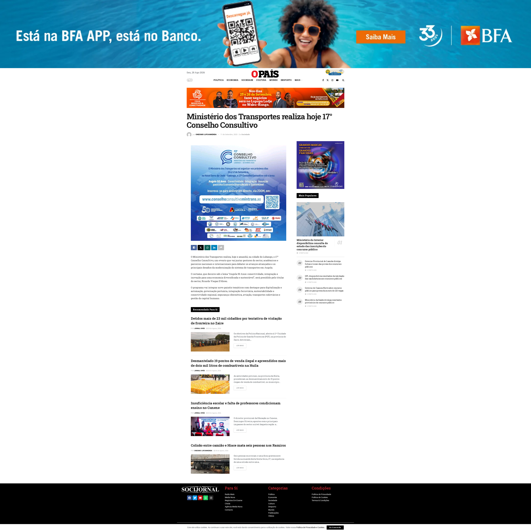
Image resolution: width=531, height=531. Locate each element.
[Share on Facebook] (194, 247)
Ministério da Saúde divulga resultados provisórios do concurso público (323, 301)
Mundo (273, 80)
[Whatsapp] (205, 497)
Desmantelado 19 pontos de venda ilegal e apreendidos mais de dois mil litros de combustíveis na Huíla (238, 363)
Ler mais (241, 345)
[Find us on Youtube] (337, 80)
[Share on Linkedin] (214, 247)
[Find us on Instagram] (332, 80)
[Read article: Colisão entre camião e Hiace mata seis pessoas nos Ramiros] (210, 464)
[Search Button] (343, 80)
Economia (232, 80)
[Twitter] (194, 497)
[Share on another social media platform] (221, 247)
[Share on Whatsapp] (207, 247)
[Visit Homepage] (265, 72)
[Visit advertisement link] (265, 100)
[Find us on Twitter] (327, 80)
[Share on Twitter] (201, 247)
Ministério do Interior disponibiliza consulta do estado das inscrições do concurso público (312, 244)
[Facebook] (189, 497)
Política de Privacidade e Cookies (310, 527)
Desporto (286, 80)
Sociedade (247, 80)
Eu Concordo (335, 527)
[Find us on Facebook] (323, 80)
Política (219, 80)
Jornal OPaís (199, 328)
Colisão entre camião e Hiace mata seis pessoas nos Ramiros (238, 445)
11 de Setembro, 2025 (228, 134)
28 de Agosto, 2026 (214, 328)
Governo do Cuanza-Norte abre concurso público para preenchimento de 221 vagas (324, 289)
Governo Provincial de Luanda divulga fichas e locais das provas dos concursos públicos (323, 264)
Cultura (261, 80)
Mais (297, 80)
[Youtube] (200, 497)
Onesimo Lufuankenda (206, 134)
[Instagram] (211, 497)
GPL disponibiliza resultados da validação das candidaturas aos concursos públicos (324, 277)
